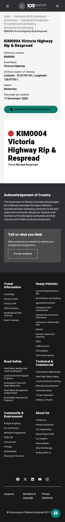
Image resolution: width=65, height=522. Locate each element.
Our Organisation (44, 429)
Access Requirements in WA (47, 292)
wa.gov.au (9, 494)
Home (7, 16)
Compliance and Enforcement (43, 309)
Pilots (38, 341)
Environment (10, 20)
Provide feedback (23, 254)
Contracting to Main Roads (48, 371)
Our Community (11, 428)
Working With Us (43, 452)
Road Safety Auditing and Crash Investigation (15, 370)
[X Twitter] (25, 479)
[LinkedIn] (32, 479)
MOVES (39, 329)
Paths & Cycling (11, 308)
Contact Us (41, 420)
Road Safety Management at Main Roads (16, 392)
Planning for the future (14, 456)
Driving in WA (10, 303)
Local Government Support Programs (16, 377)
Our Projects (41, 438)
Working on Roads (44, 399)
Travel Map (9, 294)
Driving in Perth (11, 298)
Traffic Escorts (42, 346)
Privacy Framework (44, 424)
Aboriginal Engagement (15, 432)
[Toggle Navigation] (7, 6)
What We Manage (44, 448)
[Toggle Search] (57, 6)
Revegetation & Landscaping (19, 28)
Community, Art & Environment (30, 16)
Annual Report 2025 (45, 434)
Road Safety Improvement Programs (16, 399)
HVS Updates (42, 350)
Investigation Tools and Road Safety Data (15, 384)
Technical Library (44, 390)
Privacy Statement (47, 496)
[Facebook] (18, 479)
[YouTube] (40, 479)
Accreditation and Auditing (48, 298)
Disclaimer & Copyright (29, 496)
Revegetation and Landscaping (20, 24)
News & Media (42, 443)
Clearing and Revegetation (34, 20)
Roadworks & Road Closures (12, 314)
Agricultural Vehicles (45, 302)
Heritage (8, 446)
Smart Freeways (11, 320)
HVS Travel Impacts (45, 355)
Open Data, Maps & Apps (47, 376)
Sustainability (10, 451)
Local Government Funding (48, 381)
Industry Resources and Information (47, 316)
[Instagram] (47, 479)
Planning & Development (47, 385)
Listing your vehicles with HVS (47, 323)
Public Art (8, 437)
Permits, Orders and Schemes (45, 335)
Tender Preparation (45, 395)
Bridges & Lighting (12, 423)
